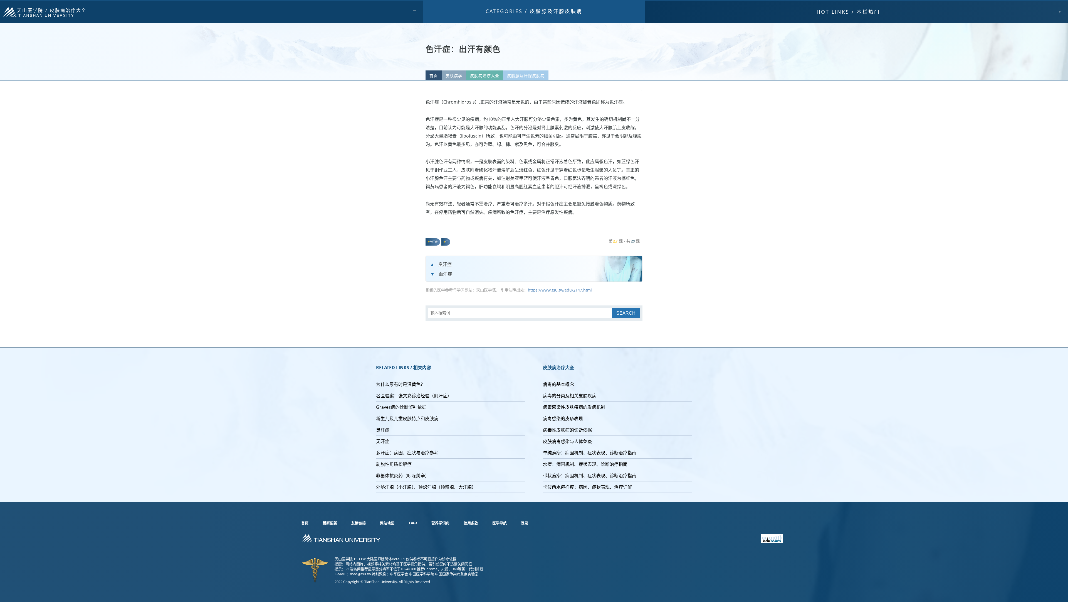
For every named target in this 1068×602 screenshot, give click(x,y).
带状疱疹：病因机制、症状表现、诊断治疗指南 (589, 476)
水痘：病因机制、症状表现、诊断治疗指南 (585, 464)
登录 (524, 522)
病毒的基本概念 (558, 384)
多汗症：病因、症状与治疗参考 (407, 453)
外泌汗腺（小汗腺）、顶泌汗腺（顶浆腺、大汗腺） (426, 487)
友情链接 (358, 522)
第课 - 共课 (624, 241)
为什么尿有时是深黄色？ (400, 384)
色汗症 (433, 242)
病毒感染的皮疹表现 (563, 418)
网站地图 (387, 522)
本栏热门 (848, 11)
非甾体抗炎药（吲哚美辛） (402, 476)
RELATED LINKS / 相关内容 (403, 367)
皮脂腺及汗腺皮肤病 (556, 11)
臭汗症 (445, 264)
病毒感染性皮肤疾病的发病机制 (574, 407)
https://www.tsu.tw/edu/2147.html (560, 290)
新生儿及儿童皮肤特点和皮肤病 (407, 418)
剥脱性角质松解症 (394, 464)
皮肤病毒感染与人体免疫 (567, 441)
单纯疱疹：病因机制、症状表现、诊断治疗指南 (589, 453)
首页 (433, 75)
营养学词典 (440, 522)
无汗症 (382, 441)
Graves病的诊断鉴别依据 (401, 407)
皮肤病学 (454, 75)
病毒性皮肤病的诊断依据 (567, 430)
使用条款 (471, 522)
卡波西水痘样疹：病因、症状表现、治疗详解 (587, 487)
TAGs (413, 522)
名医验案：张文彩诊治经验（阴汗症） (414, 396)
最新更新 (330, 522)
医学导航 (499, 522)
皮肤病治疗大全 (68, 10)
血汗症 (445, 274)
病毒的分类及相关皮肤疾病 (569, 396)
